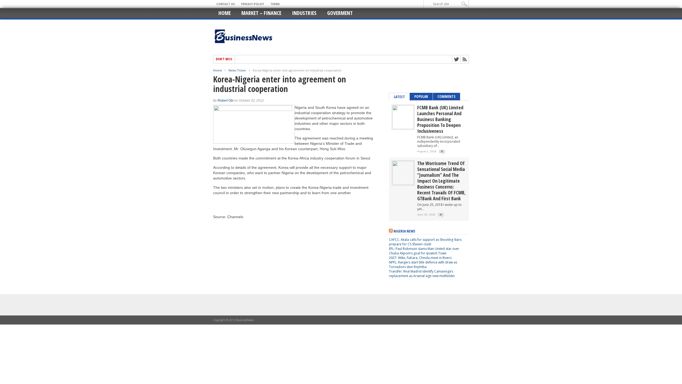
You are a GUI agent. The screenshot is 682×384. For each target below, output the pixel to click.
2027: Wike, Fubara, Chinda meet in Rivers (420, 257)
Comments (446, 96)
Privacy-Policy (252, 4)
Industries (304, 13)
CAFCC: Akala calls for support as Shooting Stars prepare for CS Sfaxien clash (425, 241)
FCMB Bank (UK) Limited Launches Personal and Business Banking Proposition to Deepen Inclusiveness (440, 119)
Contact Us (225, 4)
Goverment (340, 13)
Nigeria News (404, 231)
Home (224, 13)
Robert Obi (225, 100)
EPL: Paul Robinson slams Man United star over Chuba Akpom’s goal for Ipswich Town (424, 250)
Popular (421, 96)
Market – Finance (261, 13)
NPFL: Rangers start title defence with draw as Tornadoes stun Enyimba (423, 264)
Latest (399, 96)
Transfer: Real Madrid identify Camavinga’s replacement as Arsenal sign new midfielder (422, 273)
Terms (275, 4)
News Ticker (237, 70)
